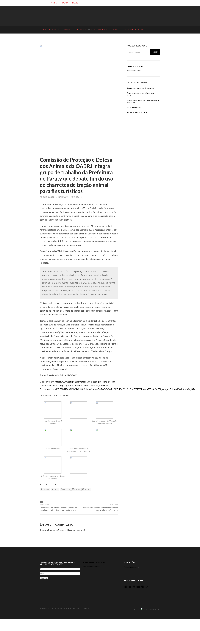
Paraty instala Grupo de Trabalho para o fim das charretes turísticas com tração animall (59, 507)
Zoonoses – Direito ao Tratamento (140, 88)
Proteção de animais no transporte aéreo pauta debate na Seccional (100, 507)
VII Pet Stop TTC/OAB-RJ (137, 112)
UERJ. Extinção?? (134, 107)
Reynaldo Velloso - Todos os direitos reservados (67, 609)
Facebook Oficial (135, 66)
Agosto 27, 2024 (47, 197)
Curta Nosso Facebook (94, 562)
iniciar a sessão (53, 530)
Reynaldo (63, 197)
